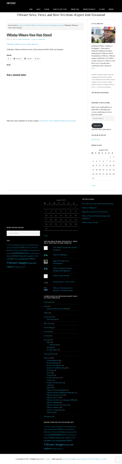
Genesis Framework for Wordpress (88, 459)
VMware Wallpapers (60, 255)
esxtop (29, 247)
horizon (9, 250)
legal (96, 87)
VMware (47, 358)
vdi (8, 259)
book (26, 245)
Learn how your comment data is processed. (57, 121)
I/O (13, 250)
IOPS (16, 250)
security (31, 253)
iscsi (19, 250)
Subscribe (97, 126)
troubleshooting (16, 256)
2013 (14, 245)
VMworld (50, 412)
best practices (20, 245)
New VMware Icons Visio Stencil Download (97, 204)
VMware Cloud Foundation (56, 390)
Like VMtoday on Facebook (100, 93)
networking (10, 253)
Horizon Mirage (52, 363)
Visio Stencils (51, 319)
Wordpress (48, 416)
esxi (26, 247)
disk (20, 247)
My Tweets (96, 139)
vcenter (35, 256)
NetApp (49, 347)
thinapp (9, 256)
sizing (35, 253)
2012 (12, 245)
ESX (22, 247)
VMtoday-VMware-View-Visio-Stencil (22, 44)
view (11, 258)
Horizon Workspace (54, 365)
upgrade (30, 256)
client (37, 245)
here (93, 68)
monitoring (31, 250)
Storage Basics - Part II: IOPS (64, 282)
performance (19, 253)
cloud (8, 247)
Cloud (46, 306)
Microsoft (47, 323)
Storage (47, 340)
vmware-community (54, 410)
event (33, 247)
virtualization (23, 259)
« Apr (93, 185)
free (37, 247)
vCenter (50, 380)
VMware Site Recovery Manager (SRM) (61, 400)
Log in (104, 459)
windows (17, 267)
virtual (16, 259)
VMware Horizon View (55, 395)
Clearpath (47, 302)
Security (47, 336)
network (37, 250)
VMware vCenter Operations (57, 405)
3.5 (7, 245)
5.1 (9, 245)
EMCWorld (53, 345)
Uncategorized (49, 354)
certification (31, 245)
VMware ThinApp (53, 402)
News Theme (67, 459)
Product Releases (53, 378)
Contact (48, 459)
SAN (27, 253)
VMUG (32, 259)
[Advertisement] (21, 210)
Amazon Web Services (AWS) (57, 309)
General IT (48, 317)
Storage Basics (52, 350)
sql (38, 253)
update (25, 256)
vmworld (32, 263)
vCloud (49, 385)
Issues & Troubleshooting (56, 368)
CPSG (46, 313)
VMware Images (17, 263)
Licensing (50, 370)
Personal (47, 332)
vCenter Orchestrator (55, 383)
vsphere (10, 266)
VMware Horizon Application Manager (61, 392)
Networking (48, 327)
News (49, 373)
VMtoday (11, 3)
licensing (24, 250)
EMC (48, 342)
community (13, 247)
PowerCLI (50, 375)
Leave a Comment (38, 39)
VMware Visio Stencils (61, 275)
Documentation (52, 360)
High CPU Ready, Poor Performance (95, 212)
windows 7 (23, 267)
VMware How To (53, 397)
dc (17, 247)
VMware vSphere (53, 407)
